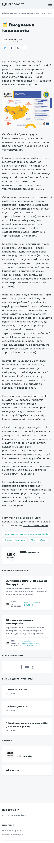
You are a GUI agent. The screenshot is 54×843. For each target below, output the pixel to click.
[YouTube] (27, 667)
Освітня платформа (13, 834)
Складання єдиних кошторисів (19, 621)
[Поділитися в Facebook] (11, 48)
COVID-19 (28, 605)
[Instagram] (32, 667)
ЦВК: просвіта (29, 551)
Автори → (7, 740)
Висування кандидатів (15, 540)
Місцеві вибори (9, 13)
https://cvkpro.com (35, 525)
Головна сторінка (11, 830)
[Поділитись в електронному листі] (18, 48)
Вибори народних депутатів (32, 13)
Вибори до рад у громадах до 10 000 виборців (26, 534)
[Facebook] (21, 667)
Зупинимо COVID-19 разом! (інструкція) (26, 582)
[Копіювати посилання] (25, 48)
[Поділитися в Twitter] (5, 48)
